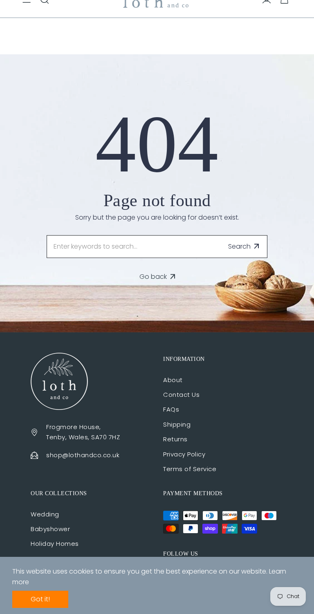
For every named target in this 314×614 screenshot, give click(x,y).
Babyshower (50, 529)
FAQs (171, 409)
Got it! (40, 599)
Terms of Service (189, 469)
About (173, 380)
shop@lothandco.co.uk (82, 455)
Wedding (45, 514)
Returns (175, 439)
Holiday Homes (55, 543)
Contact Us (181, 394)
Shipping (177, 424)
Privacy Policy (184, 454)
